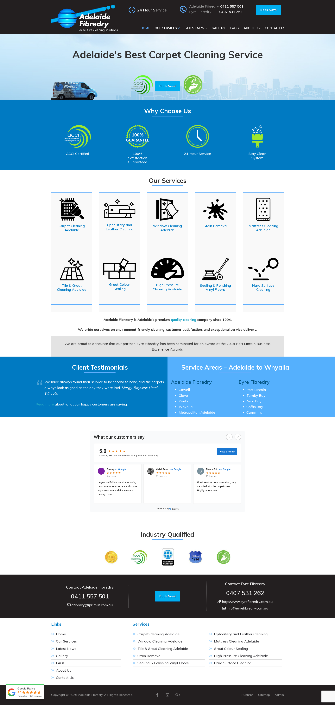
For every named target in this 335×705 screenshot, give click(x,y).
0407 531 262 (231, 12)
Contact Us (65, 677)
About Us (63, 670)
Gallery (62, 656)
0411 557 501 (231, 6)
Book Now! (268, 10)
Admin (279, 695)
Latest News (66, 648)
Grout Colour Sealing (231, 648)
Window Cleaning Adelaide (159, 641)
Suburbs (247, 695)
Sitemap (264, 695)
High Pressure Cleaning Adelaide (241, 656)
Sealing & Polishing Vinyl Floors (163, 663)
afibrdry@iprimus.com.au (92, 605)
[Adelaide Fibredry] (85, 32)
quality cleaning (183, 319)
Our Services (66, 641)
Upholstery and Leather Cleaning (241, 634)
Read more (45, 404)
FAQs (60, 663)
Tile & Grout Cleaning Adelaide (162, 648)
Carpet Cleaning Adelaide (158, 634)
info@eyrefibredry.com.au (247, 608)
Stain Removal (149, 656)
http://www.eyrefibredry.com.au (247, 601)
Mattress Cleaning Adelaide (236, 641)
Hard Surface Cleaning (232, 663)
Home (61, 634)
